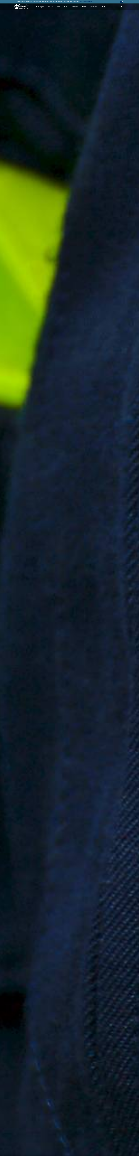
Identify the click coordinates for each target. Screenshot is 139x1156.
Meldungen (40, 7)
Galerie (66, 7)
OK (122, 2)
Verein (84, 7)
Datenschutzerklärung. (85, 1)
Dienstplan (93, 7)
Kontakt (102, 7)
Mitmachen (75, 7)
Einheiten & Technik (53, 7)
